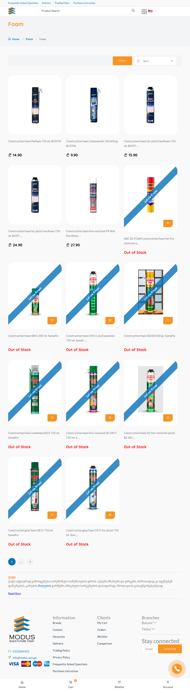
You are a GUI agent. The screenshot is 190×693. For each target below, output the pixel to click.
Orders (101, 629)
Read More (14, 593)
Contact (58, 629)
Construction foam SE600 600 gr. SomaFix (149, 335)
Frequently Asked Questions (23, 3)
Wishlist (102, 636)
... (21, 562)
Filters (123, 60)
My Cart (102, 622)
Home (16, 39)
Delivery (46, 3)
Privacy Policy (61, 657)
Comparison (104, 643)
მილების (44, 585)
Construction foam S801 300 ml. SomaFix (33, 335)
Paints (30, 39)
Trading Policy (62, 3)
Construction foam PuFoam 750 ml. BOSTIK (34, 141)
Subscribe (170, 648)
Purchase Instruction (84, 3)
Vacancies (59, 636)
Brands (57, 622)
